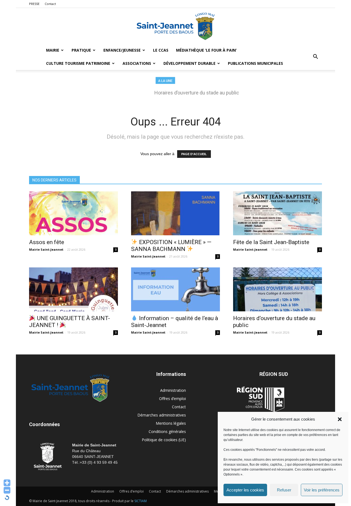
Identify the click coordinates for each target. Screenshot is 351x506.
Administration (173, 390)
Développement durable (189, 63)
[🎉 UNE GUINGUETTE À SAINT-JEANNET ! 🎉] (73, 289)
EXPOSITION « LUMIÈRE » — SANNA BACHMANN (171, 245)
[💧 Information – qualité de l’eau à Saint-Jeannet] (175, 289)
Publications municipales (255, 63)
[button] (339, 419)
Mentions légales (171, 423)
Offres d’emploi (172, 398)
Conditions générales (167, 431)
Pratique (81, 50)
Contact (50, 4)
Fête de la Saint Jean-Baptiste (271, 242)
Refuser (284, 490)
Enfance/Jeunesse (122, 50)
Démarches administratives (161, 415)
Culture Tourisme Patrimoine (78, 63)
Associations (137, 63)
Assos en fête (46, 242)
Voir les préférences (321, 490)
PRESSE (34, 4)
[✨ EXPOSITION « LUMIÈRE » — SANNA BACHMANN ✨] (175, 213)
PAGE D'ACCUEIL (194, 154)
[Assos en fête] (73, 213)
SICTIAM (140, 501)
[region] (175, 89)
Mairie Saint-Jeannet (46, 249)
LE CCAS (160, 50)
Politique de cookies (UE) (164, 439)
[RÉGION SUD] (260, 399)
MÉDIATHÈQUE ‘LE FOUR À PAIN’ (206, 50)
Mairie (52, 50)
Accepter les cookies (245, 490)
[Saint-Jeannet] (175, 26)
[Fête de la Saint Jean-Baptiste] (277, 213)
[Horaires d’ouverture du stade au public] (277, 289)
